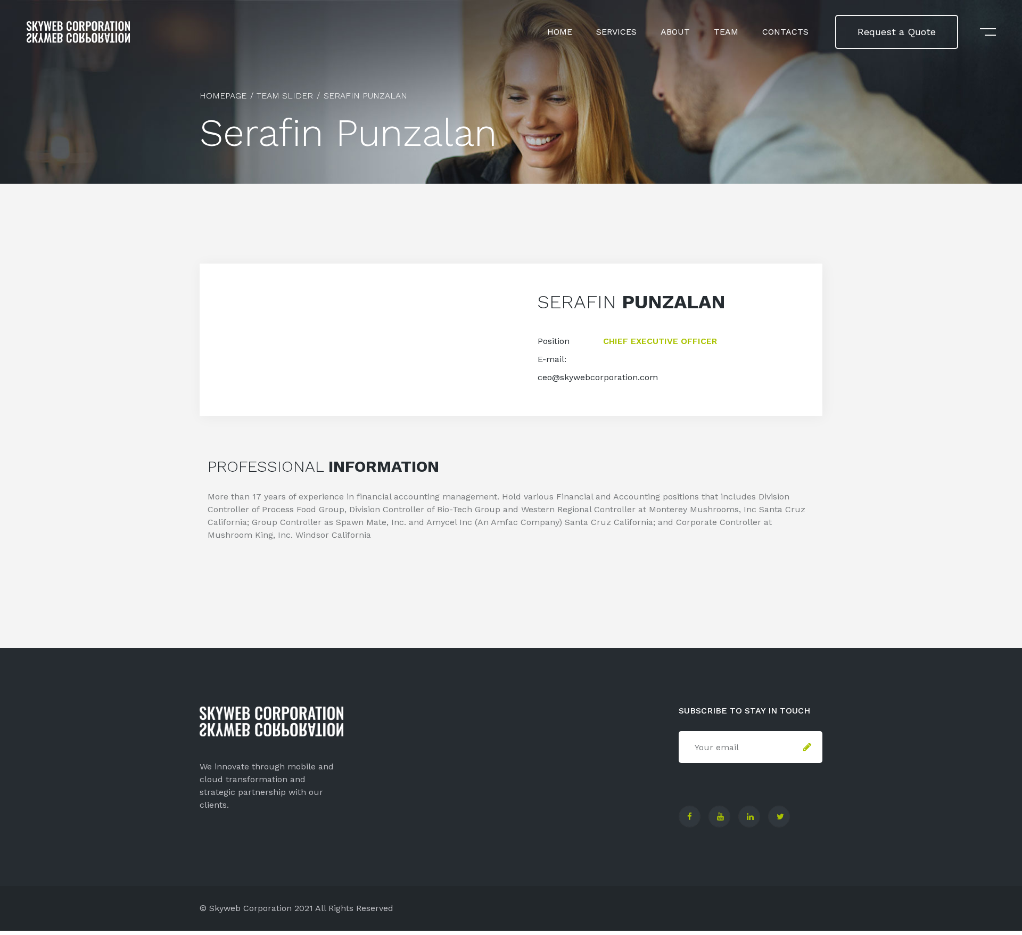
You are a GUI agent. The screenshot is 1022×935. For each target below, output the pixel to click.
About (675, 32)
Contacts (785, 32)
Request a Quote (897, 31)
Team (726, 32)
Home (559, 32)
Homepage (223, 96)
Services (616, 32)
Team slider (285, 96)
